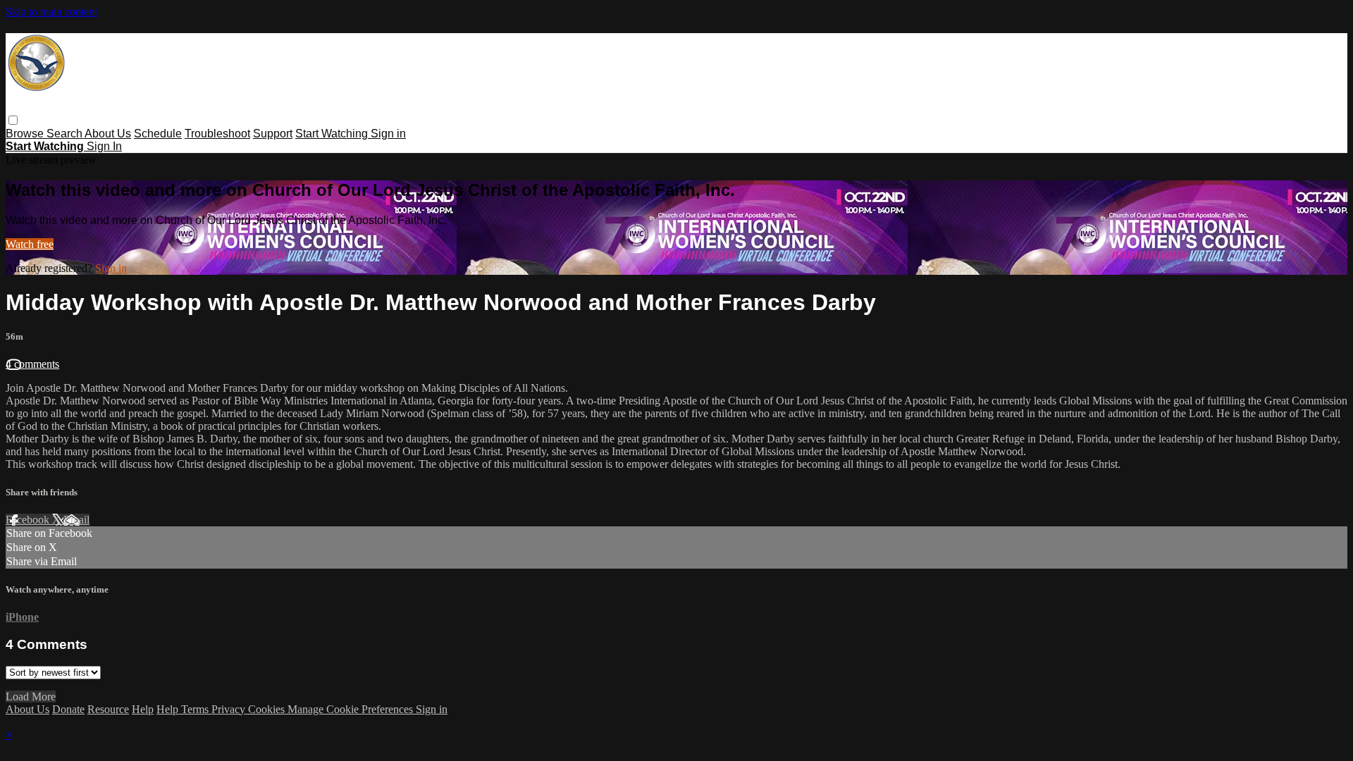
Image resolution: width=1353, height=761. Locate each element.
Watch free (30, 244)
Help (143, 709)
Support (272, 134)
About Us (108, 134)
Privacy (229, 709)
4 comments (32, 364)
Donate (68, 709)
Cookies (268, 709)
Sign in (388, 134)
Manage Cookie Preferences (352, 709)
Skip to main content (51, 12)
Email (76, 520)
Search (66, 134)
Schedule (158, 134)
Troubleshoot (217, 134)
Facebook (29, 520)
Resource (108, 709)
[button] (13, 120)
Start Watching (333, 134)
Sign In (104, 146)
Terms (196, 709)
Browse (26, 134)
